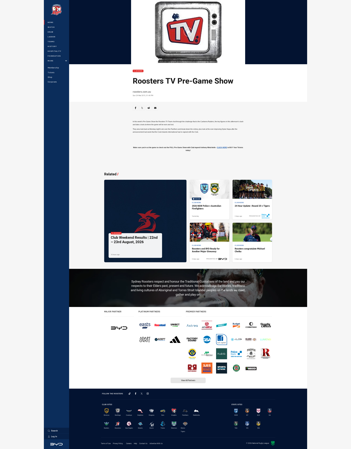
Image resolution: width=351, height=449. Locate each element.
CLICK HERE (222, 147)
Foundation (54, 56)
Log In (54, 436)
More (50, 61)
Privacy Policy (118, 443)
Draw (50, 32)
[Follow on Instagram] (148, 393)
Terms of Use (106, 443)
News (50, 22)
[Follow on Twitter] (142, 393)
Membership (53, 67)
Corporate (52, 82)
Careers (129, 443)
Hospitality (54, 51)
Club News (138, 71)
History (52, 46)
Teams (51, 41)
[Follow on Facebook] (136, 393)
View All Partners (188, 380)
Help (135, 443)
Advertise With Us (156, 443)
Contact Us (143, 443)
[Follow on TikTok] (129, 393)
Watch (51, 27)
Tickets (51, 72)
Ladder (52, 37)
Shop (50, 77)
